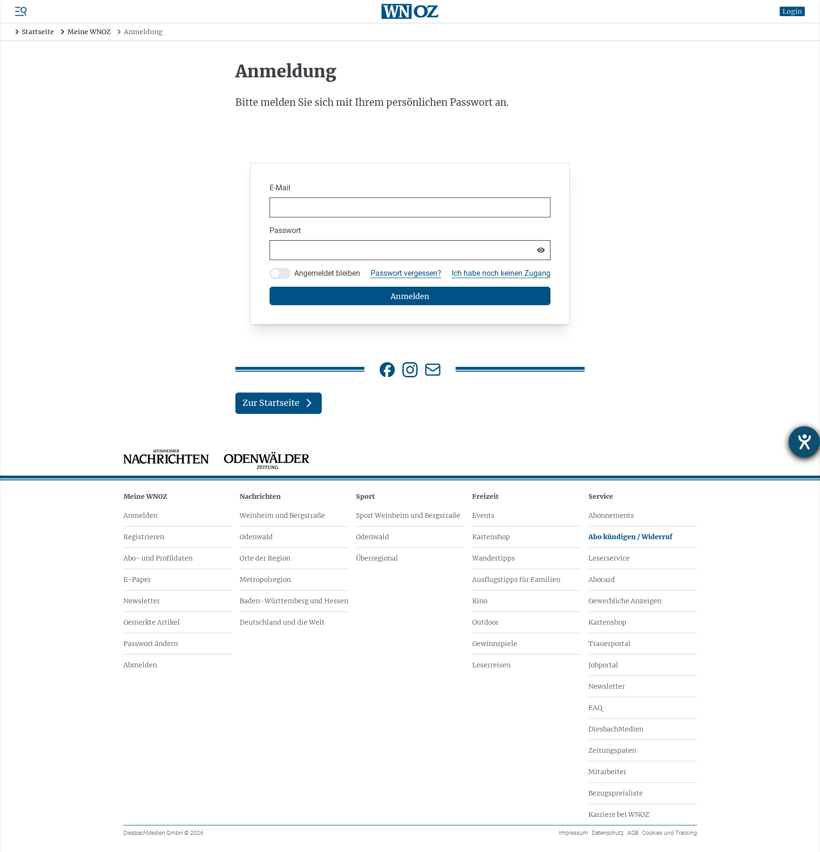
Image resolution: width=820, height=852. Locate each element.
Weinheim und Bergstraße (282, 515)
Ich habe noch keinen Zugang (501, 273)
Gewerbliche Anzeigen (625, 601)
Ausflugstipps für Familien (516, 579)
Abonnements (611, 515)
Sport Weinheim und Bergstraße (408, 515)
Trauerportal (609, 643)
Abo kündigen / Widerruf (630, 537)
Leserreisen (491, 665)
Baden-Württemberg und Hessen (294, 601)
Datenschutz (608, 833)
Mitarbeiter (607, 772)
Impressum (573, 833)
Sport (365, 496)
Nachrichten (260, 496)
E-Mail (280, 187)
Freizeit (485, 496)
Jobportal (603, 665)
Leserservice (609, 558)
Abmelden (140, 665)
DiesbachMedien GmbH (163, 833)
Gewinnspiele (494, 643)
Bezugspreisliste (615, 793)
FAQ (595, 707)
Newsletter (141, 601)
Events (483, 515)
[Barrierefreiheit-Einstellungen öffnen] (804, 442)
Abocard (601, 579)
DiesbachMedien (615, 729)
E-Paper (137, 579)
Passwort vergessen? (406, 273)
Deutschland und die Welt (282, 622)
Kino (479, 601)
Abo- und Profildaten (158, 558)
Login (792, 11)
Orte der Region (265, 558)
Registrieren (143, 537)
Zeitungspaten (612, 750)
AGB (632, 833)
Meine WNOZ (145, 496)
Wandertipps (493, 558)
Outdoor (485, 622)
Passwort (285, 230)
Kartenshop (491, 537)
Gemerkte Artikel (151, 622)
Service (600, 496)
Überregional (377, 558)
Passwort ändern (150, 643)
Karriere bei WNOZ (618, 814)
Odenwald (256, 537)
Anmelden (140, 515)
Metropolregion (265, 579)
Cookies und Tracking (669, 833)
